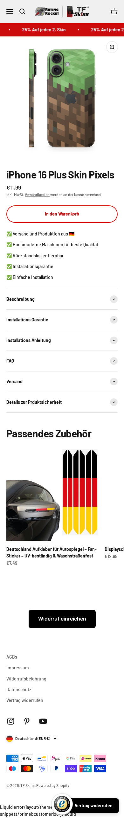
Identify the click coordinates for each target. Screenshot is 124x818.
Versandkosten (37, 194)
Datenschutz (18, 689)
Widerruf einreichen (62, 618)
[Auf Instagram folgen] (10, 721)
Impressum (17, 667)
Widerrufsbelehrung (26, 678)
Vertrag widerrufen (24, 700)
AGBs (11, 657)
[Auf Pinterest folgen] (27, 721)
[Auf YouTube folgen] (43, 721)
